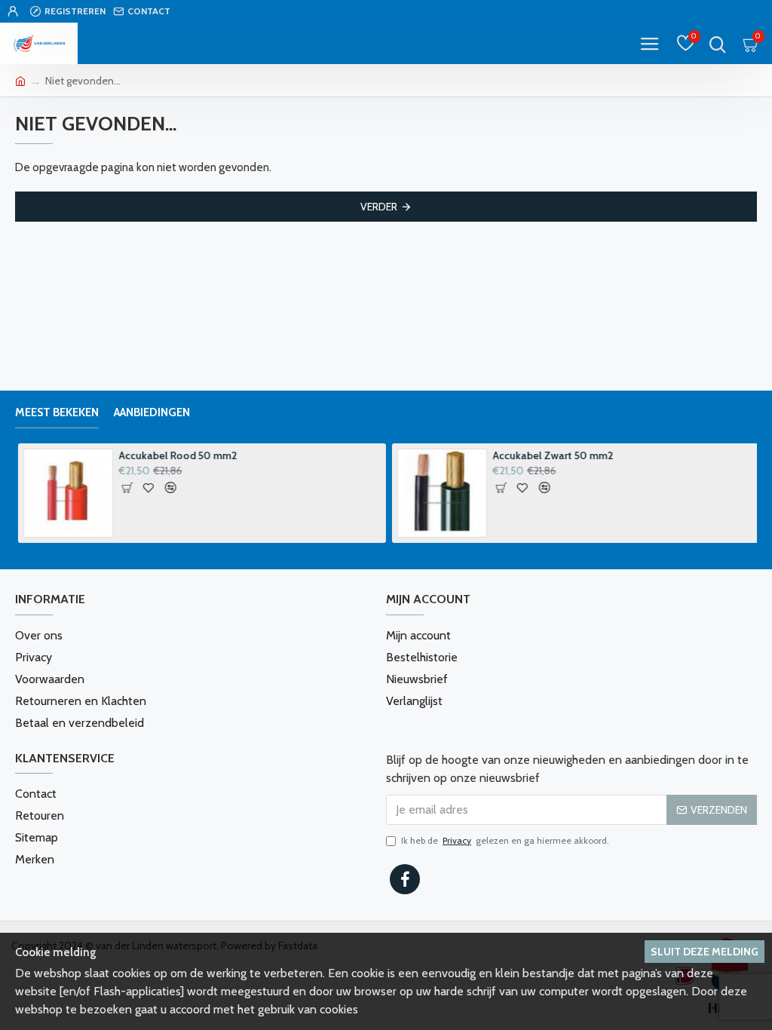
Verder (378, 206)
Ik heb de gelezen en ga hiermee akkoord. (505, 840)
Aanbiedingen (152, 412)
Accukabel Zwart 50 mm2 (550, 455)
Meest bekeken (57, 412)
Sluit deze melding (704, 951)
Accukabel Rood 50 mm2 (175, 455)
